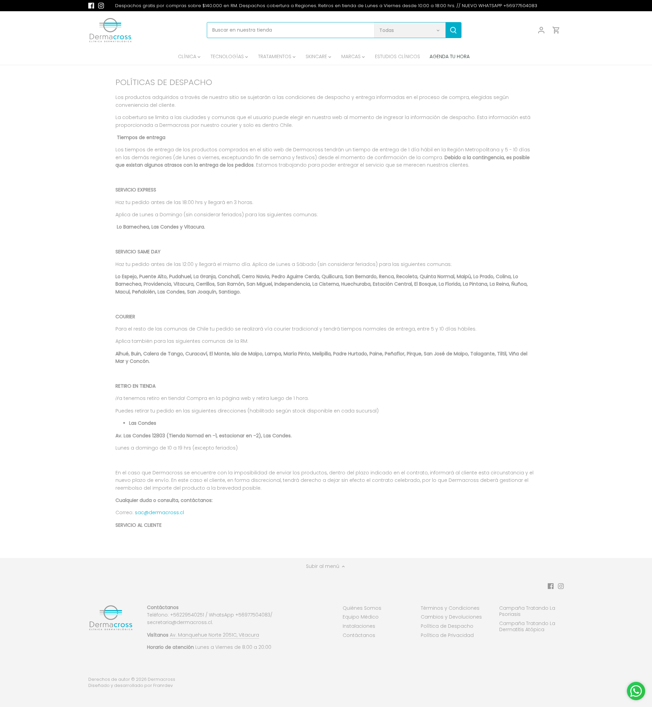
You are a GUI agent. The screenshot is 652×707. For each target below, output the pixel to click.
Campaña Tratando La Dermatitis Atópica (527, 626)
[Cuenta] (541, 30)
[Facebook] (91, 5)
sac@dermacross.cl (159, 512)
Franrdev (163, 685)
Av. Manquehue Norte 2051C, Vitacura (214, 635)
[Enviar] (453, 30)
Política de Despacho (447, 626)
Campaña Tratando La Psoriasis (527, 611)
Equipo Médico (361, 616)
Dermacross (161, 679)
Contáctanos (359, 635)
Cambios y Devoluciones (451, 616)
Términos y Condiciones (450, 608)
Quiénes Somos (362, 608)
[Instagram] (101, 5)
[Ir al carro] (556, 30)
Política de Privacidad (447, 635)
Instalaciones (359, 626)
